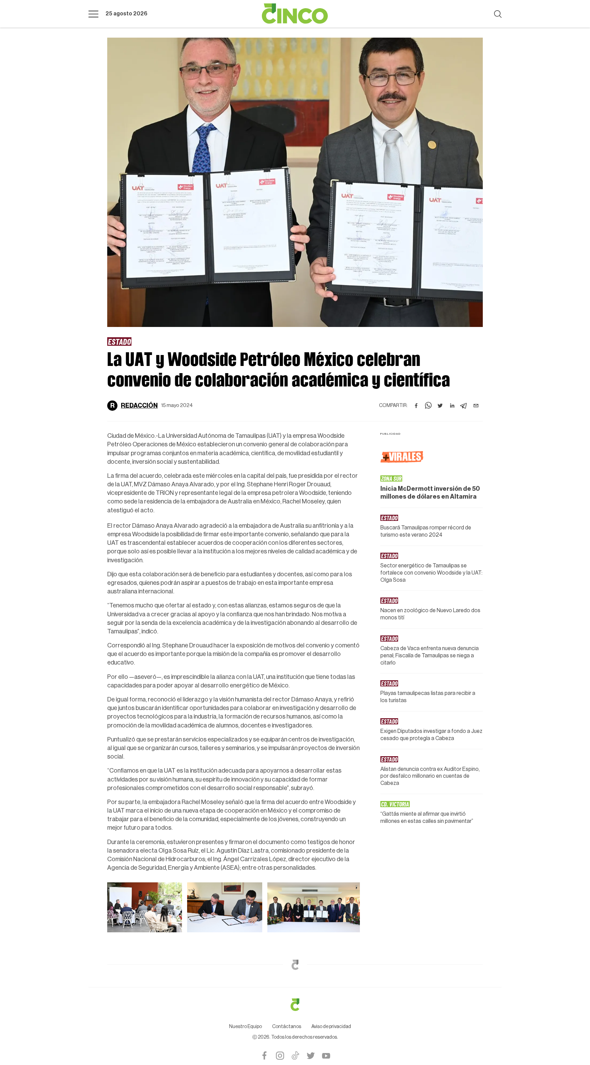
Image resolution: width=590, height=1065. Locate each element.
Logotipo (295, 13)
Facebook (264, 1055)
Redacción (139, 406)
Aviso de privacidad (331, 1026)
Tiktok (295, 1055)
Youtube (326, 1055)
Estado (119, 341)
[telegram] (464, 405)
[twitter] (440, 405)
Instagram (280, 1055)
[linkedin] (452, 405)
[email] (476, 405)
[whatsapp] (428, 405)
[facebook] (416, 405)
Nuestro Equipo (245, 1026)
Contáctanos (286, 1026)
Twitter (310, 1055)
